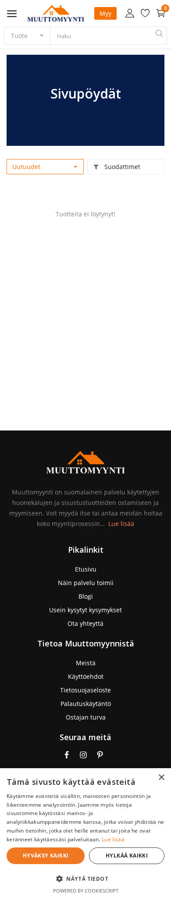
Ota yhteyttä (85, 623)
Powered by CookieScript (85, 890)
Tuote (19, 36)
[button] (85, 878)
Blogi (85, 596)
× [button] (161, 777)
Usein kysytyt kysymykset (85, 610)
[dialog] (85, 834)
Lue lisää (121, 523)
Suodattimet (121, 166)
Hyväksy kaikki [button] (46, 855)
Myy (105, 13)
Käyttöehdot (85, 676)
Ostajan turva (86, 717)
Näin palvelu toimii (86, 583)
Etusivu (85, 569)
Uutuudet (26, 166)
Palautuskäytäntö (86, 703)
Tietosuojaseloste (85, 690)
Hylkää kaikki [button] (127, 855)
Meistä (86, 663)
